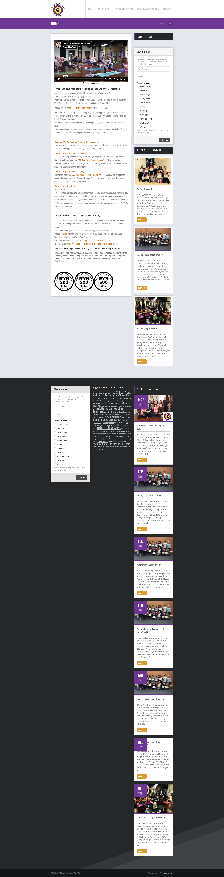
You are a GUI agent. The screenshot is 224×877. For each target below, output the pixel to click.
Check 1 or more (143, 83)
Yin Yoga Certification (64, 186)
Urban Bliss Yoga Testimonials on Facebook (92, 240)
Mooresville (144, 110)
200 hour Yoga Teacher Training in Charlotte (104, 401)
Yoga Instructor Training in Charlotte (111, 444)
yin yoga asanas (110, 434)
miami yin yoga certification (107, 420)
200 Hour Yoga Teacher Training (91, 159)
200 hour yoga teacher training (123, 398)
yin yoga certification (121, 434)
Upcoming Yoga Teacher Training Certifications (76, 141)
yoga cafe (102, 441)
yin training (102, 434)
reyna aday (120, 422)
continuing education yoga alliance (113, 412)
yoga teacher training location (80, 107)
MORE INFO (141, 220)
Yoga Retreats (145, 86)
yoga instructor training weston (101, 447)
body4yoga (128, 406)
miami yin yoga (126, 417)
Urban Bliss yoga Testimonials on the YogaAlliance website (90, 243)
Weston (143, 126)
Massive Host (168, 873)
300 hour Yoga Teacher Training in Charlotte (111, 404)
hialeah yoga (126, 412)
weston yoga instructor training (104, 431)
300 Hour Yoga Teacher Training (85, 174)
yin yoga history (123, 436)
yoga (104, 438)
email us (64, 233)
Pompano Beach (146, 118)
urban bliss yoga (109, 427)
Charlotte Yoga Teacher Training (108, 410)
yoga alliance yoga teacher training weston (117, 439)
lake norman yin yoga (114, 414)
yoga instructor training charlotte (117, 442)
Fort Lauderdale (145, 102)
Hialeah (143, 106)
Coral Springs (145, 94)
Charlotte (143, 90)
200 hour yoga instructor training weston (103, 398)
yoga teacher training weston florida (119, 447)
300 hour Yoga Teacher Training (69, 171)
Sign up (164, 140)
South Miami (144, 122)
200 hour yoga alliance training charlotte (103, 393)
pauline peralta (108, 422)
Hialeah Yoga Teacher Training (101, 414)
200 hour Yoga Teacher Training (69, 153)
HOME (161, 23)
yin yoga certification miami (111, 436)
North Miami (144, 114)
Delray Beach (145, 98)
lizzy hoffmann (112, 417)
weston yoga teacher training (120, 431)
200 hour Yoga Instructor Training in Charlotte (112, 393)
